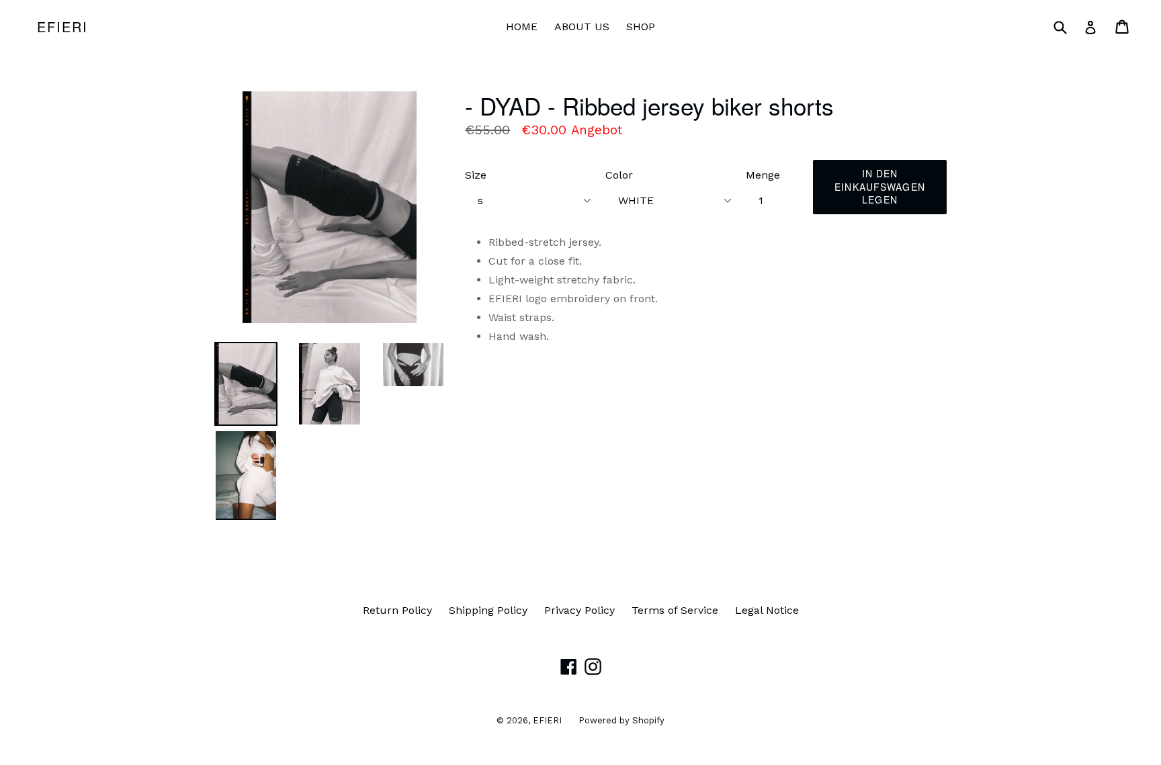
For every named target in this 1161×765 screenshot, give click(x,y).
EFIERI (62, 27)
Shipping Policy (488, 610)
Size (475, 175)
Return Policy (397, 610)
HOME (522, 26)
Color (619, 175)
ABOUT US (581, 26)
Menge (763, 175)
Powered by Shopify (621, 720)
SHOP (640, 26)
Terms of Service (675, 610)
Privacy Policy (579, 610)
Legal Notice (767, 610)
